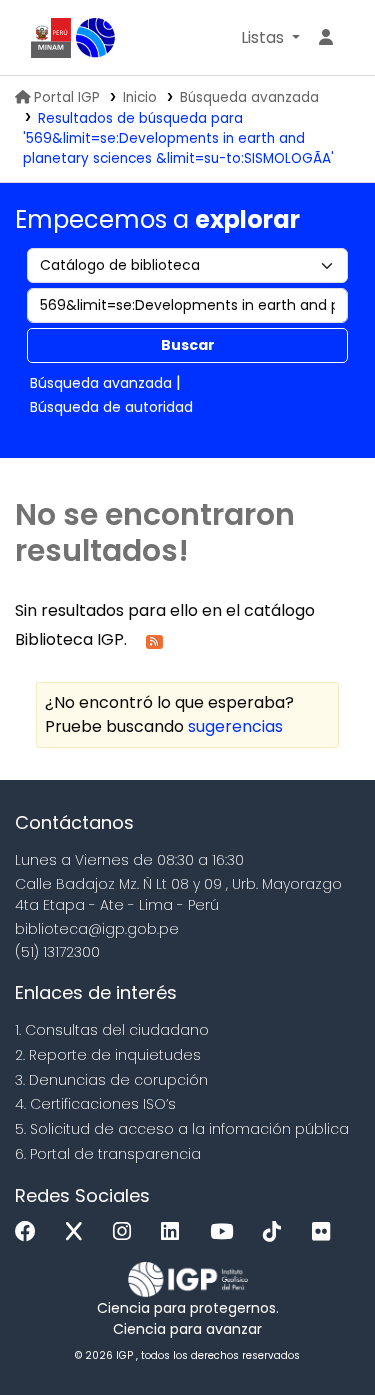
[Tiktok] (277, 1232)
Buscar (188, 345)
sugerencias (235, 726)
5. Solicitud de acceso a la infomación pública (182, 1129)
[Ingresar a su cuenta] (326, 38)
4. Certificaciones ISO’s (95, 1104)
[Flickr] (326, 1232)
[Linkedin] (175, 1232)
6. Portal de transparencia (108, 1154)
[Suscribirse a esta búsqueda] (154, 640)
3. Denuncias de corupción (111, 1080)
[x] (79, 1232)
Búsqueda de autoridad (111, 407)
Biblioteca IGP (96, 38)
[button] (270, 38)
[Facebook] (30, 1232)
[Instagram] (127, 1232)
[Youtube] (226, 1232)
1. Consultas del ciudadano (112, 1030)
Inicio (140, 97)
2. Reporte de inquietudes (108, 1055)
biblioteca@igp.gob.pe (97, 929)
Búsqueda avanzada (249, 97)
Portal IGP (67, 97)
